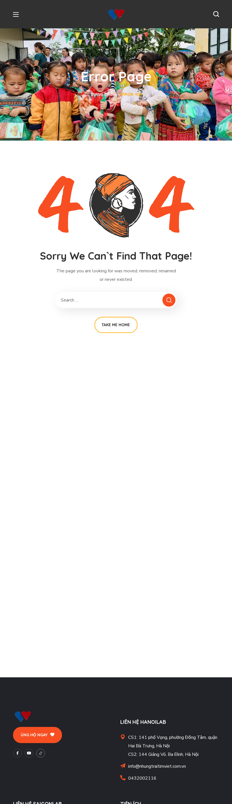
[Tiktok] (40, 753)
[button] (216, 14)
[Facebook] (17, 753)
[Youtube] (29, 753)
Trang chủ (101, 94)
